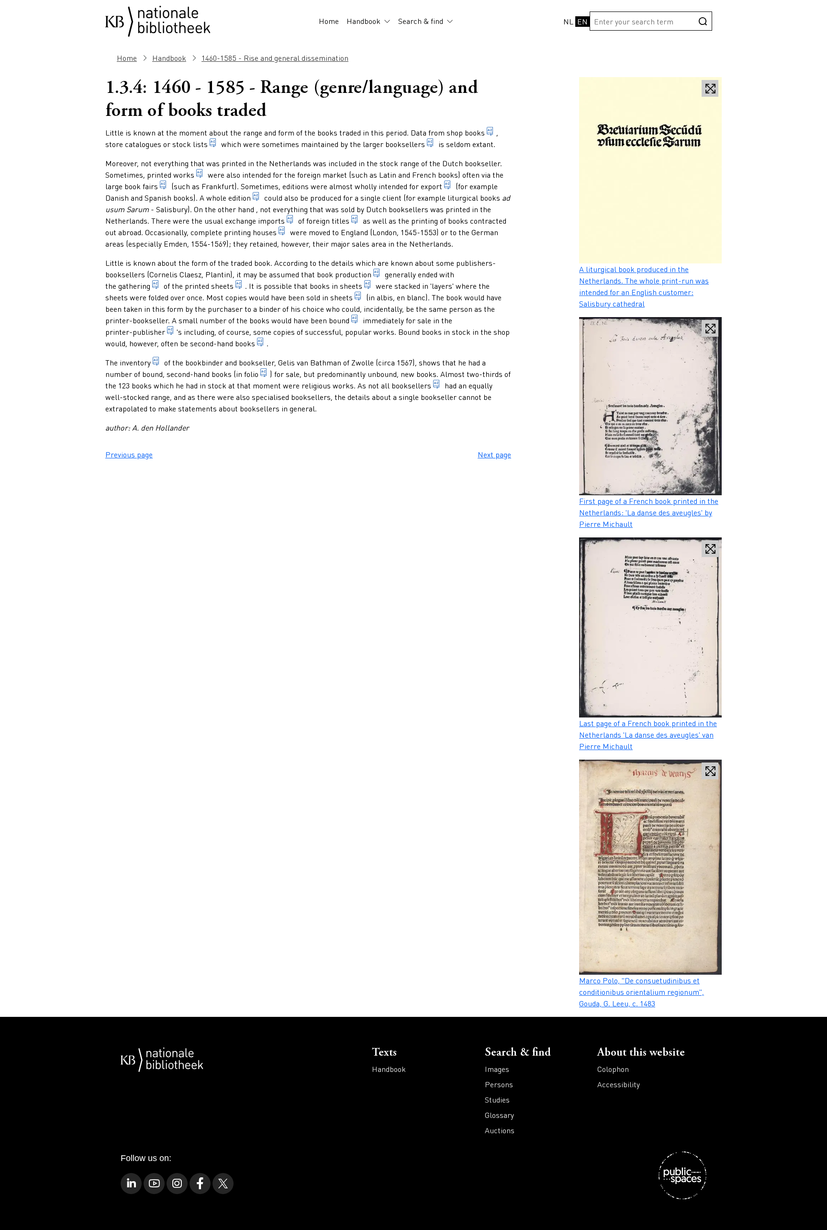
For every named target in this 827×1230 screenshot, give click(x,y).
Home (329, 21)
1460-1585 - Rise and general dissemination (274, 58)
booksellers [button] (405, 144)
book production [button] (344, 274)
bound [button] (339, 320)
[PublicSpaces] (682, 1175)
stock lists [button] (190, 144)
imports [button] (271, 221)
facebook (200, 1183)
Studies (497, 1099)
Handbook (363, 21)
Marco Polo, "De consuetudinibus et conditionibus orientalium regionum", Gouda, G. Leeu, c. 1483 (641, 991)
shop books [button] (466, 132)
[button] (385, 21)
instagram (177, 1183)
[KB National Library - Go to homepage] (158, 20)
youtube (154, 1183)
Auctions (499, 1130)
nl (568, 21)
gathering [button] (133, 286)
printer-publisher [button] (135, 332)
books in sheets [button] (336, 286)
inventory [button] (135, 362)
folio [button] (251, 374)
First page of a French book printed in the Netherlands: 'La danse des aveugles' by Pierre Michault (648, 512)
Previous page (129, 454)
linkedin (131, 1183)
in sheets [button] (337, 297)
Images (497, 1069)
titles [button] (340, 221)
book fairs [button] (141, 186)
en (582, 21)
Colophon (613, 1069)
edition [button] (239, 198)
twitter (223, 1183)
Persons (499, 1084)
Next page (494, 454)
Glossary (499, 1115)
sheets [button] (222, 286)
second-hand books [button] (222, 343)
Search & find (420, 21)
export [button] (431, 186)
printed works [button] (170, 175)
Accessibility (618, 1084)
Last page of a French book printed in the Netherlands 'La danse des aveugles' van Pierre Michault (648, 734)
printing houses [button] (250, 232)
